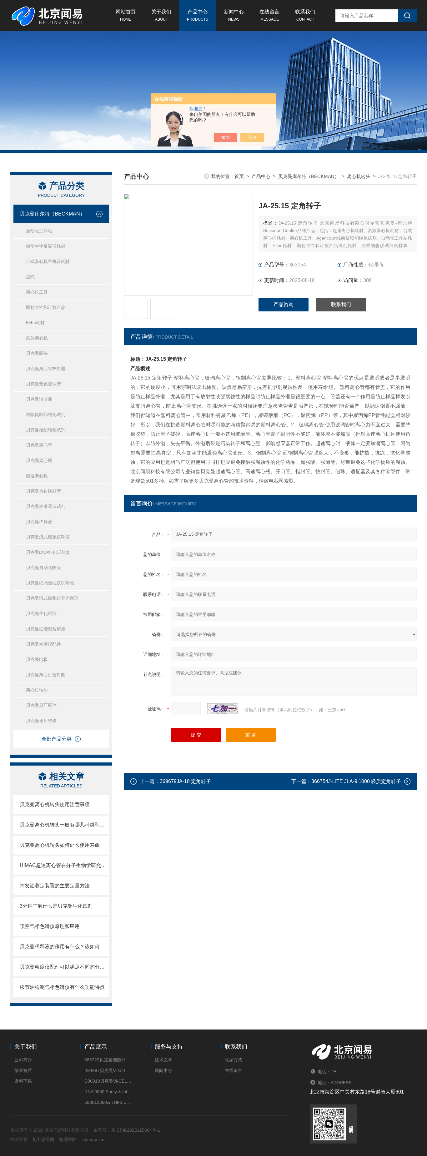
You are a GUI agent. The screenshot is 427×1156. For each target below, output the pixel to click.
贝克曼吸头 (37, 353)
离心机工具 (37, 292)
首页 (239, 176)
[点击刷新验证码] (222, 708)
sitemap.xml (93, 1139)
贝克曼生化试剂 (41, 613)
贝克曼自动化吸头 (43, 567)
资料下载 (23, 1081)
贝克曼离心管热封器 (45, 368)
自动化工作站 (39, 230)
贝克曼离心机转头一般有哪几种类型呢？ (64, 824)
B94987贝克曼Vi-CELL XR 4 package (108, 1070)
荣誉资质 (23, 1070)
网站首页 (126, 15)
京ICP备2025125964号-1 (135, 1130)
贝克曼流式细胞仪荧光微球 (52, 598)
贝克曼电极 (37, 659)
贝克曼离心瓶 (39, 460)
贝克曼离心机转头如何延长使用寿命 (60, 845)
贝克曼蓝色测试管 (43, 383)
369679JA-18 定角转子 (185, 781)
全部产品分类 (57, 739)
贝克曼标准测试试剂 (45, 506)
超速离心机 (37, 475)
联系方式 (233, 1059)
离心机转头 (37, 689)
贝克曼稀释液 (39, 521)
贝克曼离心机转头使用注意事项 (55, 804)
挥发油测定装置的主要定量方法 (55, 885)
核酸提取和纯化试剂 (45, 414)
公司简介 (23, 1059)
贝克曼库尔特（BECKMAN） (52, 213)
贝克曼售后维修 (41, 720)
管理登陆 (68, 1139)
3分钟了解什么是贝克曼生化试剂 (56, 906)
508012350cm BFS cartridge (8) (108, 1102)
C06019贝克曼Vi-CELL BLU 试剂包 (108, 1081)
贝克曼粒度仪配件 (43, 644)
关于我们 (161, 15)
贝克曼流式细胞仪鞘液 (48, 536)
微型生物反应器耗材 (45, 246)
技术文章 (163, 1059)
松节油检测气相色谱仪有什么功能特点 (62, 987)
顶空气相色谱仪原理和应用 (50, 926)
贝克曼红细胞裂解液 (45, 628)
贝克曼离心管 (39, 445)
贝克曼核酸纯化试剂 (45, 429)
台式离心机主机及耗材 (48, 261)
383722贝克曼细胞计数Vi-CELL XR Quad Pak (108, 1059)
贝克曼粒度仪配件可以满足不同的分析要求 (64, 967)
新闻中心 (234, 15)
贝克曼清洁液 (39, 399)
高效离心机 (37, 337)
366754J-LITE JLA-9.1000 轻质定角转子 (356, 781)
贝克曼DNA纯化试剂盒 (48, 552)
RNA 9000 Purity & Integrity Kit (108, 1091)
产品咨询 (284, 304)
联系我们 (305, 15)
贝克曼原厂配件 (41, 705)
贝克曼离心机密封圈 (45, 674)
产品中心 (197, 15)
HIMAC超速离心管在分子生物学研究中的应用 (64, 865)
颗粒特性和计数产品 (45, 307)
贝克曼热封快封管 (43, 491)
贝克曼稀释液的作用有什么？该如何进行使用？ (64, 946)
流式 (30, 276)
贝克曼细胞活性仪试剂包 (50, 582)
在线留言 (269, 15)
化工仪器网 (43, 1139)
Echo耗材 (35, 322)
